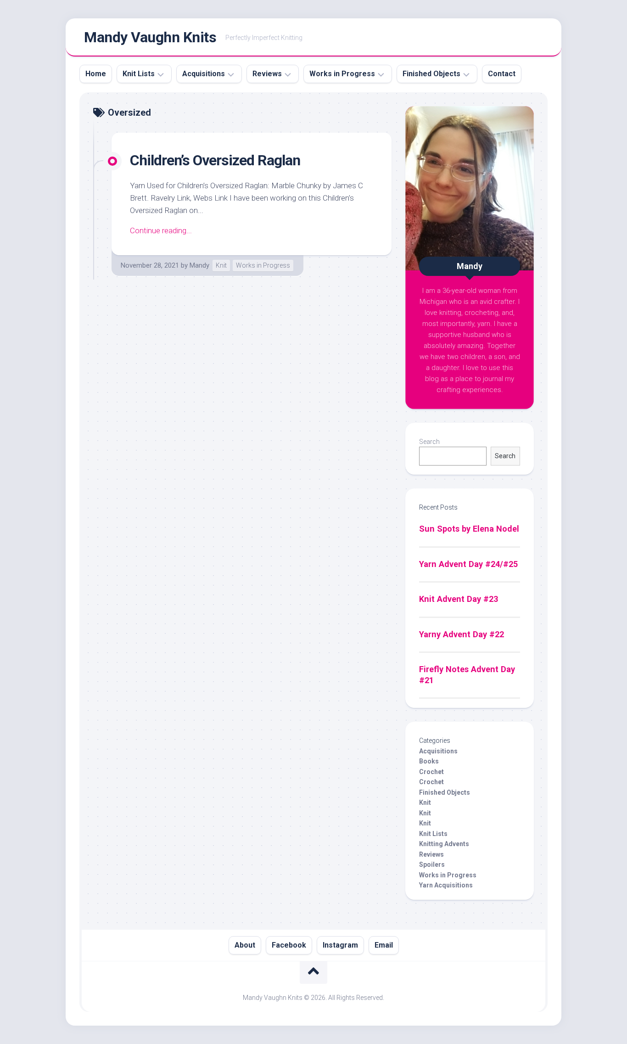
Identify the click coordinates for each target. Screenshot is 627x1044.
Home (95, 73)
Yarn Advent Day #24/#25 (468, 564)
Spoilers (432, 864)
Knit (221, 265)
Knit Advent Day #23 (458, 599)
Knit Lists (139, 73)
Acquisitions (203, 73)
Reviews (267, 73)
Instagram (340, 945)
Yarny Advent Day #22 (461, 634)
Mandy (199, 265)
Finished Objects (431, 73)
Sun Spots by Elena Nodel (469, 528)
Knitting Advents (444, 844)
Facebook (289, 945)
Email (384, 945)
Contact (501, 73)
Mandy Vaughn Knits (150, 37)
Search (429, 441)
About (245, 945)
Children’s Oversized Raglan (215, 160)
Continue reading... (161, 230)
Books (429, 761)
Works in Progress (342, 73)
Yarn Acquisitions (446, 885)
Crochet (431, 771)
